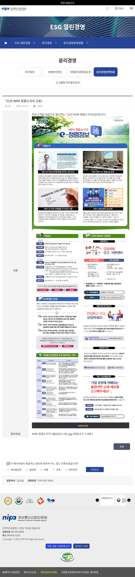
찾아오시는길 (30, 572)
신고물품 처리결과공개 (67, 82)
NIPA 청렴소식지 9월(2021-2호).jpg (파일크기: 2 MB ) (62, 434)
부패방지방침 (55, 72)
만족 (58, 469)
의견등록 (95, 469)
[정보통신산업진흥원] (14, 7)
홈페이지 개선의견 (11, 572)
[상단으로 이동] (129, 573)
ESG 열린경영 (22, 43)
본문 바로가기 (67, 2)
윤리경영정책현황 (73, 43)
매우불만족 (16, 469)
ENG (121, 8)
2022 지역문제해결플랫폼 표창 (116, 500)
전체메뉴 (131, 8)
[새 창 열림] (8, 501)
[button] (97, 500)
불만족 (32, 469)
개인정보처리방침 (48, 572)
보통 (46, 469)
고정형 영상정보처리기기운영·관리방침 (79, 572)
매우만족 (73, 469)
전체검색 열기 (107, 8)
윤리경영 (47, 43)
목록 (122, 446)
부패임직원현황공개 (80, 72)
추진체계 (29, 72)
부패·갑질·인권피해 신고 (58, 546)
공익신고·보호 (81, 546)
